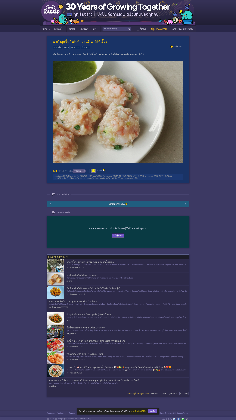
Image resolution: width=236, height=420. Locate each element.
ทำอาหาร (85, 47)
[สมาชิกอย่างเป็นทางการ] (104, 170)
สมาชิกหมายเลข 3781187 (76, 268)
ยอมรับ (152, 411)
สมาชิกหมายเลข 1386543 (129, 176)
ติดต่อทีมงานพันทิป (167, 413)
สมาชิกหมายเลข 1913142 (76, 294)
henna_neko (85, 178)
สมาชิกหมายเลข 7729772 (76, 347)
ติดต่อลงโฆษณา (183, 413)
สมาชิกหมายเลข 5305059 (58, 307)
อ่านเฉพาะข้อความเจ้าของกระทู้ (78, 419)
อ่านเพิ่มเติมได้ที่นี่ (138, 411)
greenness (149, 176)
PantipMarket (62, 413)
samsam (108, 176)
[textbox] (116, 29)
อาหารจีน (57, 47)
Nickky (71, 176)
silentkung (58, 176)
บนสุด (52, 419)
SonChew (70, 178)
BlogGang (50, 413)
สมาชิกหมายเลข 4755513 (76, 360)
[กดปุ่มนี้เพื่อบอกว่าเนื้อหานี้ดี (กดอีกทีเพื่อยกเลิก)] (59, 171)
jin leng (99, 170)
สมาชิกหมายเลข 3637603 (89, 176)
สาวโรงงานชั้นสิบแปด (74, 373)
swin (68, 320)
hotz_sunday (100, 178)
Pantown (72, 413)
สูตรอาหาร (75, 47)
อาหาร (66, 47)
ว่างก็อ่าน (52, 386)
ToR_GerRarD (72, 333)
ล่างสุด (60, 419)
